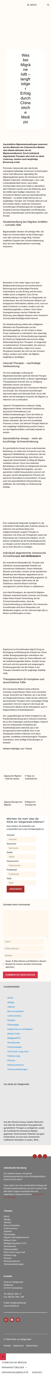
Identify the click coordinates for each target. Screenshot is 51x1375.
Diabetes (11, 1020)
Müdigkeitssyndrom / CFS (15, 1243)
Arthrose (11, 1007)
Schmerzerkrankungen (17, 1069)
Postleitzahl (12, 870)
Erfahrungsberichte (15, 1372)
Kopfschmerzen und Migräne (20, 1029)
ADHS (10, 998)
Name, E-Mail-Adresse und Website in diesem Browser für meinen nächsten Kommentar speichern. (26, 964)
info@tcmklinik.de (18, 1303)
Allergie (10, 1002)
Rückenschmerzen (15, 1065)
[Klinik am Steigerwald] (10, 5)
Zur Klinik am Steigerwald (16, 1084)
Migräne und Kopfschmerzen (16, 1237)
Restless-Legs (13, 1056)
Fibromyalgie (13, 1025)
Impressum (18, 1345)
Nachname (11, 844)
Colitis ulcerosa (14, 1016)
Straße (10, 852)
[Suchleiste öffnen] (48, 5)
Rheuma (11, 1060)
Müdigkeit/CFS (14, 1038)
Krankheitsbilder (12, 986)
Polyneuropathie (14, 1047)
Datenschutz (32, 1345)
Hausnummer (13, 861)
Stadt (9, 878)
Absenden (15, 889)
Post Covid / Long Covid (14, 1252)
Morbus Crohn (13, 1034)
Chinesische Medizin (14, 1362)
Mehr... (37, 1140)
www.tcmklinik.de (11, 1306)
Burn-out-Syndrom (15, 1011)
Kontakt (8, 1276)
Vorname (11, 835)
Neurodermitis (13, 1043)
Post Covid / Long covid (17, 1051)
